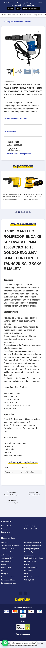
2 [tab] (19, 212)
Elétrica (3, 564)
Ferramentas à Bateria (8, 577)
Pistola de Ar (28, 571)
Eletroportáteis (6, 567)
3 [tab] (22, 212)
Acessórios (5, 542)
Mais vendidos (13, 15)
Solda (26, 574)
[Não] (43, 6)
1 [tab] (16, 212)
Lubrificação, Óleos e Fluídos (33, 558)
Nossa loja (4, 529)
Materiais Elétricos (30, 561)
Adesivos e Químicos (8, 549)
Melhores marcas (25, 15)
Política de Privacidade (31, 529)
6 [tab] (30, 212)
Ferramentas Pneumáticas (32, 542)
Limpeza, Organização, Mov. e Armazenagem (34, 553)
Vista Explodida (29, 580)
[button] (39, 32)
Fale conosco (5, 532)
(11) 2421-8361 (20, 593)
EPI (2, 571)
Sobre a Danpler (6, 526)
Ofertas (3, 15)
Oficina (26, 564)
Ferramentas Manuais (8, 583)
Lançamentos (38, 15)
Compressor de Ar (7, 558)
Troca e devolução (30, 526)
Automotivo (5, 555)
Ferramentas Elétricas (8, 580)
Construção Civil (6, 561)
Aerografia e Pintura (8, 552)
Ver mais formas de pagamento (19, 154)
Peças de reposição (30, 567)
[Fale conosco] (25, 593)
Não (18, 8)
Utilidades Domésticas (31, 577)
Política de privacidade (31, 8)
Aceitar (10, 8)
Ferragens (4, 574)
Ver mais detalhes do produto (15, 118)
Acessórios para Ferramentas (11, 546)
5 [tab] (27, 212)
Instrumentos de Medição (32, 546)
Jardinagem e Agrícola (31, 549)
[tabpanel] (12, 190)
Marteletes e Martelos (22, 22)
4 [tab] (24, 212)
